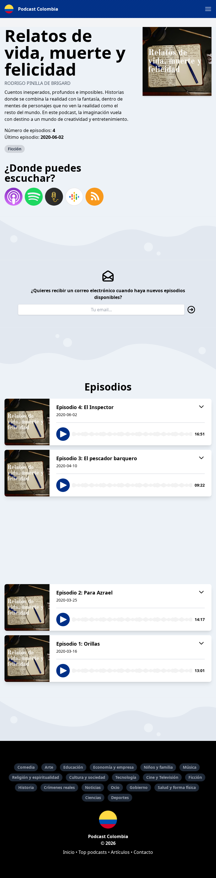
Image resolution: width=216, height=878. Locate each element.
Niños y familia (158, 767)
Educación (73, 767)
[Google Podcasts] (74, 197)
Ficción (14, 148)
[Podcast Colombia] (108, 820)
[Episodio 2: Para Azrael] (27, 607)
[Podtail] (54, 197)
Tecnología (125, 777)
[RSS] (94, 197)
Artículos (120, 852)
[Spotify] (34, 197)
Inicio (69, 852)
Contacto (143, 852)
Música (189, 767)
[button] (208, 9)
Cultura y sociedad (87, 777)
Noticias (93, 787)
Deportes (120, 797)
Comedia (26, 767)
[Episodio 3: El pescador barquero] (27, 473)
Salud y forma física (177, 787)
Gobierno (139, 787)
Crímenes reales (59, 787)
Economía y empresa (113, 767)
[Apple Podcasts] (13, 197)
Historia (26, 787)
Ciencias (93, 797)
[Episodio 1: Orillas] (27, 658)
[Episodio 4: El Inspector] (27, 422)
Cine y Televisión (162, 777)
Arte (49, 767)
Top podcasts (92, 852)
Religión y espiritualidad (35, 777)
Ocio (115, 787)
